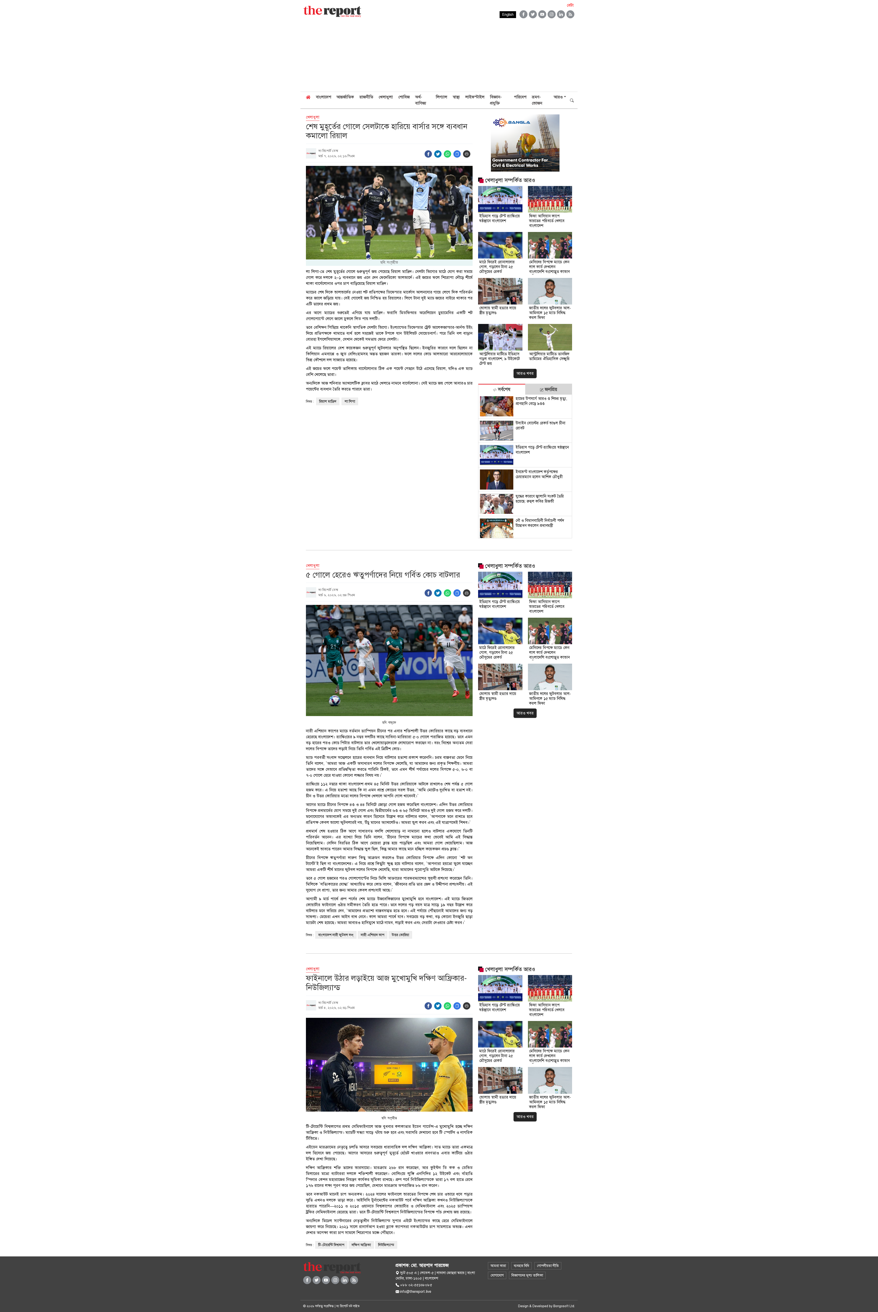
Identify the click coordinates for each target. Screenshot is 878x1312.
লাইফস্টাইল (475, 97)
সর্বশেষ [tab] (503, 389)
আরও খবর (525, 373)
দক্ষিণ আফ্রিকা (361, 1245)
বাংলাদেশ (323, 97)
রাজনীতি (366, 97)
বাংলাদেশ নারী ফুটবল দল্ (335, 935)
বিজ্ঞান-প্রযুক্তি (496, 100)
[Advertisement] (439, 57)
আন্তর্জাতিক (345, 97)
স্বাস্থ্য (456, 97)
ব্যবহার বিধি (521, 1266)
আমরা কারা (498, 1266)
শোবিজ (404, 97)
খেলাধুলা (386, 97)
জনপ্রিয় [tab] (550, 389)
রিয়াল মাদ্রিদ (327, 401)
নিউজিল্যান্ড (386, 1245)
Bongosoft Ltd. (564, 1306)
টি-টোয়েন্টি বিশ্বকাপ (331, 1245)
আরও (558, 97)
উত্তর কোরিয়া (400, 935)
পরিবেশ (520, 97)
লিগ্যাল (441, 97)
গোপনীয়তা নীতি (548, 1266)
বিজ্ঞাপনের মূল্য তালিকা (527, 1275)
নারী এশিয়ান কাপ (372, 935)
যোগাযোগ (497, 1275)
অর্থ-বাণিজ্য (420, 100)
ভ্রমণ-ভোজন (537, 100)
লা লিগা (350, 401)
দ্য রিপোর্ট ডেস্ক (328, 151)
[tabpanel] (525, 466)
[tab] (501, 389)
